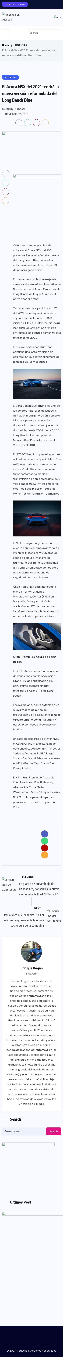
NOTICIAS (21, 45)
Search (53, 1131)
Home (5, 45)
